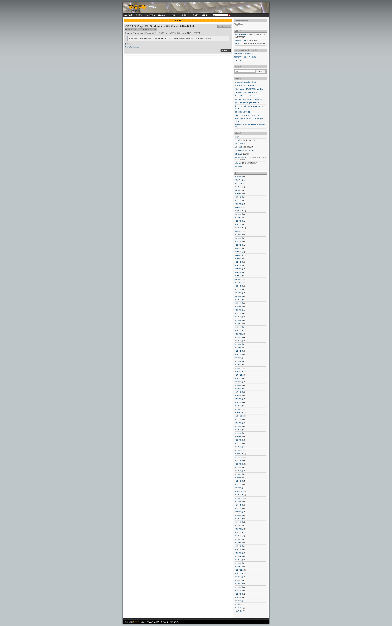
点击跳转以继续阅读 (132, 47)
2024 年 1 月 (239, 217)
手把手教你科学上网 (145, 29)
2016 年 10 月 (239, 416)
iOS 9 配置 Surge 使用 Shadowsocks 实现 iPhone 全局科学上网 (159, 26)
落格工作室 (128, 15)
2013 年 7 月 (239, 546)
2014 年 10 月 (239, 498)
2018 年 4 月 (239, 354)
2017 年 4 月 (239, 395)
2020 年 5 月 (239, 293)
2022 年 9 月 (239, 235)
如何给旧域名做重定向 (242, 112)
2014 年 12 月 (239, 491)
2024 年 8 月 (239, 214)
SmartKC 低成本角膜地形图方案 (246, 82)
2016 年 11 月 (239, 412)
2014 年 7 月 (239, 505)
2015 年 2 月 (239, 484)
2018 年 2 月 (239, 361)
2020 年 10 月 (239, 282)
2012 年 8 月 (239, 580)
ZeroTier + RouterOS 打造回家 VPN (247, 115)
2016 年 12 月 (239, 409)
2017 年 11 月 (239, 371)
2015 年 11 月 (239, 454)
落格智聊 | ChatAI (241, 40)
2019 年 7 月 (239, 310)
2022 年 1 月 (239, 248)
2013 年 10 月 (239, 536)
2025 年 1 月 (239, 204)
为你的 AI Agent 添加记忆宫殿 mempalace (249, 89)
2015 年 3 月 (239, 481)
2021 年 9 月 (239, 259)
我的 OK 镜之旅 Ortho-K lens (244, 85)
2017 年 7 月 (239, 385)
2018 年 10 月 (239, 334)
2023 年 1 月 (239, 224)
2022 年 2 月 (239, 245)
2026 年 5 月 (239, 176)
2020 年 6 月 (239, 289)
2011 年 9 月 (239, 604)
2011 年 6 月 (239, 608)
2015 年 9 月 (239, 460)
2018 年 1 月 (239, 365)
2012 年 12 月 (239, 570)
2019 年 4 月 (239, 320)
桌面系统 (183, 15)
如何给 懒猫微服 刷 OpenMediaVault (247, 103)
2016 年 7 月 (239, 426)
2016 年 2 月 (239, 443)
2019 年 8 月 (239, 306)
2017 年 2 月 (239, 402)
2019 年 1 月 (239, 327)
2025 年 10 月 (239, 187)
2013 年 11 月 (239, 532)
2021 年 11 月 (239, 255)
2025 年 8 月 (239, 193)
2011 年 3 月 (239, 611)
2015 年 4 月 (239, 478)
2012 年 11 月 (239, 573)
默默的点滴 (238, 147)
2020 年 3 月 (239, 300)
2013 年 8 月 (239, 542)
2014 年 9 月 (239, 501)
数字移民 (238, 140)
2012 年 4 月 (239, 590)
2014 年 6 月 (239, 508)
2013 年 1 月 (239, 566)
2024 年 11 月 (239, 211)
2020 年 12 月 (239, 279)
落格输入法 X (239, 44)
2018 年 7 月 (239, 344)
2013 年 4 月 (239, 556)
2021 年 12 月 (239, 252)
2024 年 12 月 (239, 207)
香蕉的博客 (238, 166)
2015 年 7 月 (239, 467)
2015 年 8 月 (239, 464)
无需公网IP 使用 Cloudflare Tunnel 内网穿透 (249, 99)
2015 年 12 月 (239, 450)
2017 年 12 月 (239, 368)
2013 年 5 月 (239, 553)
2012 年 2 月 (239, 597)
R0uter (135, 29)
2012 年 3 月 (239, 594)
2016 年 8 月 (239, 423)
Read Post (225, 50)
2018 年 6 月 (239, 347)
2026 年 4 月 (239, 180)
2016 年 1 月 (239, 447)
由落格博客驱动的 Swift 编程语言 (245, 57)
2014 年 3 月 (239, 519)
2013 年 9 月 (239, 539)
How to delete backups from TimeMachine (249, 96)
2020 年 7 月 (239, 286)
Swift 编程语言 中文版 (242, 157)
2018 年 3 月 (239, 358)
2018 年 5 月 (239, 351)
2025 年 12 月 (239, 183)
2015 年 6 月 (239, 471)
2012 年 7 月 (239, 584)
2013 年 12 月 (239, 529)
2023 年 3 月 (239, 221)
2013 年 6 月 (239, 549)
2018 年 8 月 (239, 341)
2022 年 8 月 (239, 238)
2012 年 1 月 (239, 601)
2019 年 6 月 (239, 313)
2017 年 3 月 (239, 399)
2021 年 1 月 (239, 276)
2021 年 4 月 (239, 265)
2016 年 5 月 (239, 433)
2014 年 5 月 (239, 512)
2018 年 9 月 (239, 337)
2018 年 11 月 (239, 330)
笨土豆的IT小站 (240, 144)
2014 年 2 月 (239, 522)
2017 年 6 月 (239, 389)
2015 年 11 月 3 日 (224, 26)
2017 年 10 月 (239, 375)
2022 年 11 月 (239, 228)
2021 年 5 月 (239, 262)
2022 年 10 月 (239, 231)
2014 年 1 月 (239, 525)
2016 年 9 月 (239, 419)
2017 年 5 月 (239, 392)
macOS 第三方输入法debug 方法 (246, 92)
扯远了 (237, 137)
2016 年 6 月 (239, 430)
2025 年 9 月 (239, 190)
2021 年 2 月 (239, 272)
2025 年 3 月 (239, 197)
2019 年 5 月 (239, 317)
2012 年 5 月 (239, 587)
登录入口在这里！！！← (242, 60)
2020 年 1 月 (239, 303)
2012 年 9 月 (239, 577)
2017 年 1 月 (239, 406)
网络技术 (161, 15)
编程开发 (150, 15)
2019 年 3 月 (239, 323)
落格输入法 (238, 154)
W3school (238, 163)
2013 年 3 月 (239, 560)
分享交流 (138, 15)
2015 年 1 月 (239, 488)
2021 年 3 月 (239, 269)
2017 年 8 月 (239, 382)
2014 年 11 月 (239, 495)
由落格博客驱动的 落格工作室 (244, 53)
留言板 (195, 15)
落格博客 (137, 6)
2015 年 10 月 (239, 457)
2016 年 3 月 (239, 440)
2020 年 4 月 (239, 296)
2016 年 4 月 (239, 436)
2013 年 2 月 (239, 563)
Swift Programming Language (244, 150)
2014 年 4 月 (239, 515)
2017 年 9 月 (239, 378)
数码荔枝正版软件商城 (242, 34)
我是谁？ (205, 15)
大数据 (172, 15)
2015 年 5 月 (239, 474)
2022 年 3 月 (239, 241)
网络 (155, 29)
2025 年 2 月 (239, 200)
